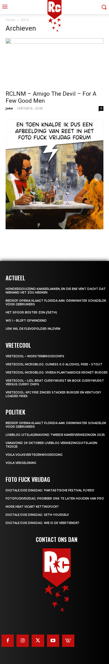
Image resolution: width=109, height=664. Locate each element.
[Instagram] (22, 641)
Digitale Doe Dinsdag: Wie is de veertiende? (42, 523)
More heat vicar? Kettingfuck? (32, 507)
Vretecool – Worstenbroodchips (35, 356)
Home (10, 19)
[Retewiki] (68, 641)
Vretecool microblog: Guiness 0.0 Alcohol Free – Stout (54, 364)
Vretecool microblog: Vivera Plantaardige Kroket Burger (57, 372)
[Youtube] (53, 641)
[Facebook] (7, 641)
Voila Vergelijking (21, 463)
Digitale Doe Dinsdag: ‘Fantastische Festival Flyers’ (50, 490)
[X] (38, 641)
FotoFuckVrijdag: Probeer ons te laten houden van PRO (55, 498)
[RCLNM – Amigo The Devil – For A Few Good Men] (54, 62)
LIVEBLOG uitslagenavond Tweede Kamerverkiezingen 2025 (55, 435)
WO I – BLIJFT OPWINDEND (26, 320)
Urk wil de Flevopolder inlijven (33, 329)
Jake (9, 108)
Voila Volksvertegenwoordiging (34, 455)
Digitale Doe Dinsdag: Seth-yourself (37, 515)
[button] (11, 177)
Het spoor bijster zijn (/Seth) (31, 312)
